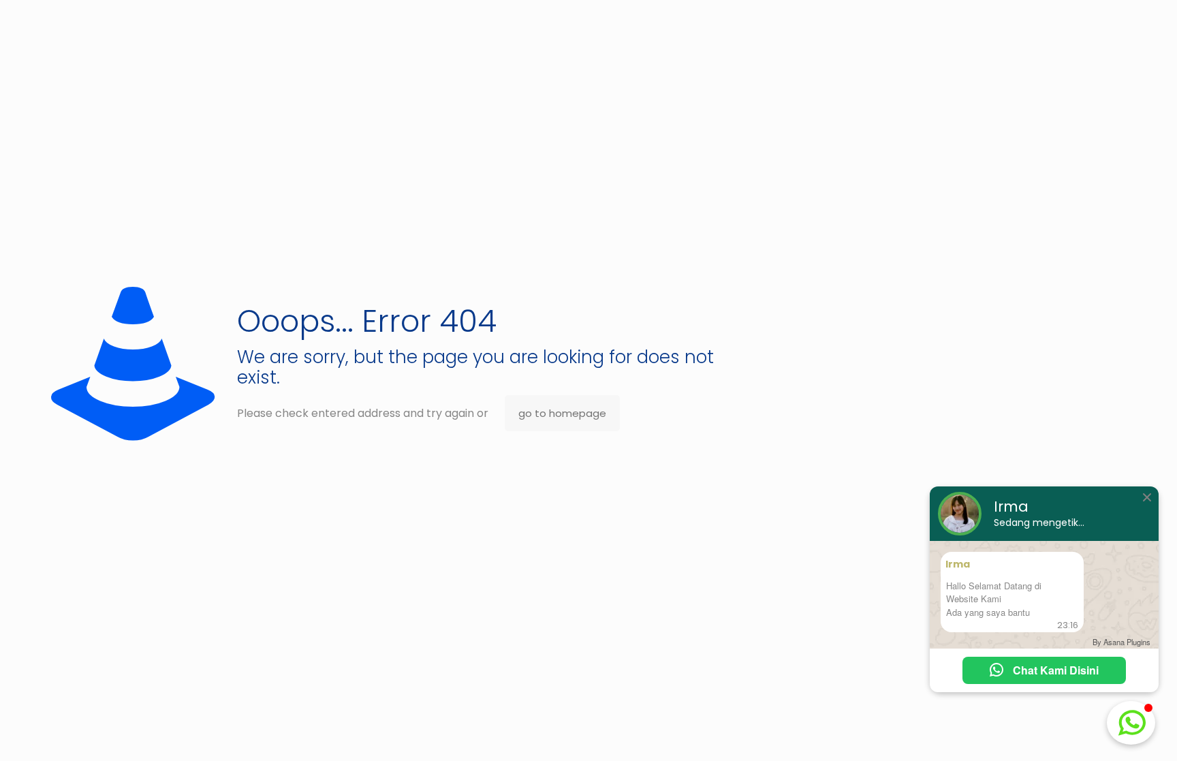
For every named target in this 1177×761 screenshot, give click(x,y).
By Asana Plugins (1121, 641)
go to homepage (562, 413)
